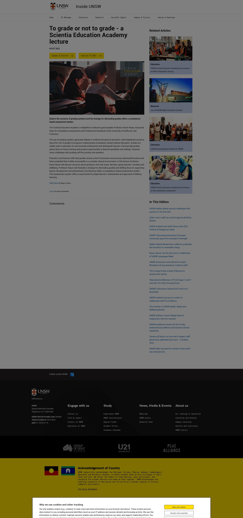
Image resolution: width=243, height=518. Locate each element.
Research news (146, 422)
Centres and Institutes (186, 426)
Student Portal (111, 426)
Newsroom (143, 414)
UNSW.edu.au (37, 398)
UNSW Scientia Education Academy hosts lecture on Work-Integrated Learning (170, 69)
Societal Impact (118, 17)
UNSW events (145, 418)
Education (83, 17)
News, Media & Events (155, 405)
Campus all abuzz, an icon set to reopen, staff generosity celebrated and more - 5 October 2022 (169, 339)
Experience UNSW (111, 414)
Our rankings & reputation (188, 414)
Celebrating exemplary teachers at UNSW (167, 149)
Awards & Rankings (166, 17)
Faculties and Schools (186, 418)
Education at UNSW (76, 426)
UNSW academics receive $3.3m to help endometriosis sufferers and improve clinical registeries (169, 327)
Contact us (73, 414)
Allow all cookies (179, 507)
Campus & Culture (142, 17)
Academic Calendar (112, 430)
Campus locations (183, 422)
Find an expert (75, 418)
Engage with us (78, 405)
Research (99, 17)
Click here (53, 183)
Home (51, 17)
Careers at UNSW (75, 422)
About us (181, 405)
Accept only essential (179, 513)
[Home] (60, 6)
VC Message (66, 17)
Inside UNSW (88, 6)
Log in (51, 191)
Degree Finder (110, 422)
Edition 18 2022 (88, 55)
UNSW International (113, 418)
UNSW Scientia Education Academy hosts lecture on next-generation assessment (170, 189)
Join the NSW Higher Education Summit (166, 110)
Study (108, 405)
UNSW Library (181, 430)
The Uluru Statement (87, 489)
